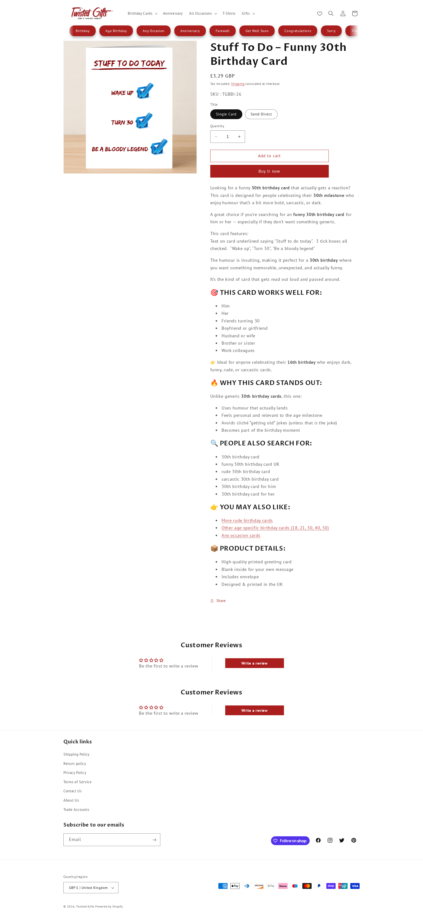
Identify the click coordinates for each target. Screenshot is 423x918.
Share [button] (221, 600)
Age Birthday (116, 31)
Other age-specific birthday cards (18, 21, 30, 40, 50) (275, 528)
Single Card (226, 114)
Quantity (217, 126)
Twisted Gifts (85, 906)
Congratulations (297, 31)
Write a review (254, 663)
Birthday (83, 31)
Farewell (222, 31)
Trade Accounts (76, 809)
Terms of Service (77, 781)
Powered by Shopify (109, 906)
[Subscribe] (154, 840)
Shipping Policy (76, 753)
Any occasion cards (241, 535)
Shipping (237, 84)
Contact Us (72, 790)
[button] (142, 13)
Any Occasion (153, 31)
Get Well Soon (257, 31)
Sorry (331, 31)
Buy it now (269, 171)
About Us (71, 799)
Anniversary (190, 31)
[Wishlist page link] (319, 13)
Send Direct (261, 114)
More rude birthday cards (247, 520)
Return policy (74, 763)
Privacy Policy (74, 772)
